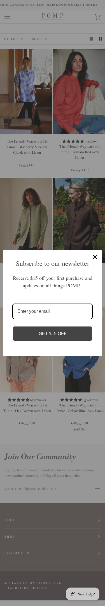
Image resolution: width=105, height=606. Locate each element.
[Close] (95, 257)
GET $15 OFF (53, 333)
